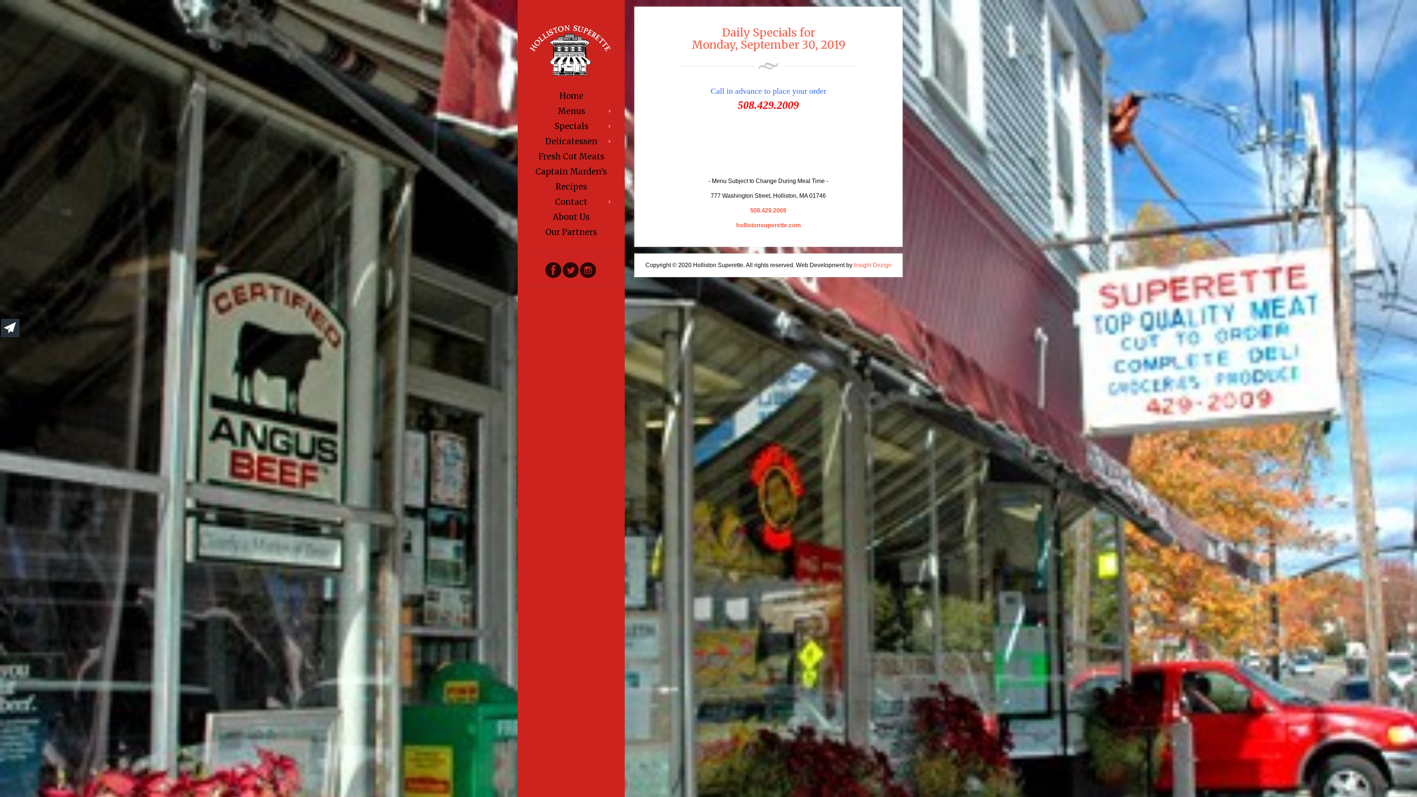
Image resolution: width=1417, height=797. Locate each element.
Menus (571, 111)
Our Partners (571, 232)
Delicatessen (571, 141)
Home (571, 96)
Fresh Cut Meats (571, 156)
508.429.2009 (768, 210)
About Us (571, 217)
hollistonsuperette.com (768, 225)
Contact (571, 202)
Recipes (571, 187)
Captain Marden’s (571, 171)
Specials (571, 126)
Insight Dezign (873, 265)
